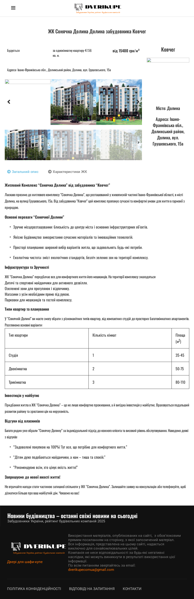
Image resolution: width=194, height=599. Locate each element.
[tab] (22, 171)
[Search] (180, 8)
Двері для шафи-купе (25, 562)
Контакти (132, 589)
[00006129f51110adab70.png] (27, 102)
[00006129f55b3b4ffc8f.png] (168, 79)
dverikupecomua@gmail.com (91, 570)
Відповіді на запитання (92, 589)
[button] (8, 102)
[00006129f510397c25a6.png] (119, 102)
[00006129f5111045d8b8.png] (73, 102)
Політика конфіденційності (34, 589)
